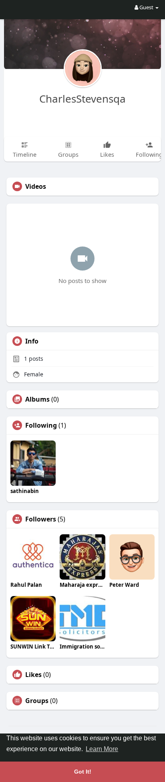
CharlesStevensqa (82, 98)
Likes (33, 674)
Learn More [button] (102, 749)
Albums (37, 399)
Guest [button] (146, 7)
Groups (36, 700)
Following (41, 425)
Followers (40, 519)
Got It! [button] (82, 771)
